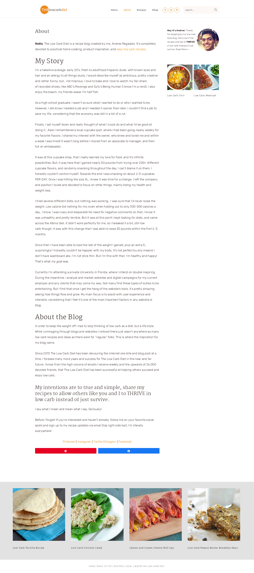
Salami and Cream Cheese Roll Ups (151, 548)
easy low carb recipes (131, 49)
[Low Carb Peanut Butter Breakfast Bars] (214, 515)
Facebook (125, 441)
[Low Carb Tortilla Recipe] (39, 515)
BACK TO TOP (104, 566)
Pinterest (69, 441)
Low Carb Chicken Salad (86, 548)
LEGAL (129, 566)
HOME (92, 566)
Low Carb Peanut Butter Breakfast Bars (213, 548)
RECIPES (118, 566)
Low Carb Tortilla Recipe (28, 548)
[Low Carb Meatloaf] (206, 77)
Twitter (98, 441)
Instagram (84, 441)
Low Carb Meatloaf (205, 95)
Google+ (110, 441)
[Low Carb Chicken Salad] (97, 515)
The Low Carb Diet (53, 10)
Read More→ (182, 49)
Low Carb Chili (176, 95)
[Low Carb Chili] (179, 77)
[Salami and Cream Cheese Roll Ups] (155, 515)
